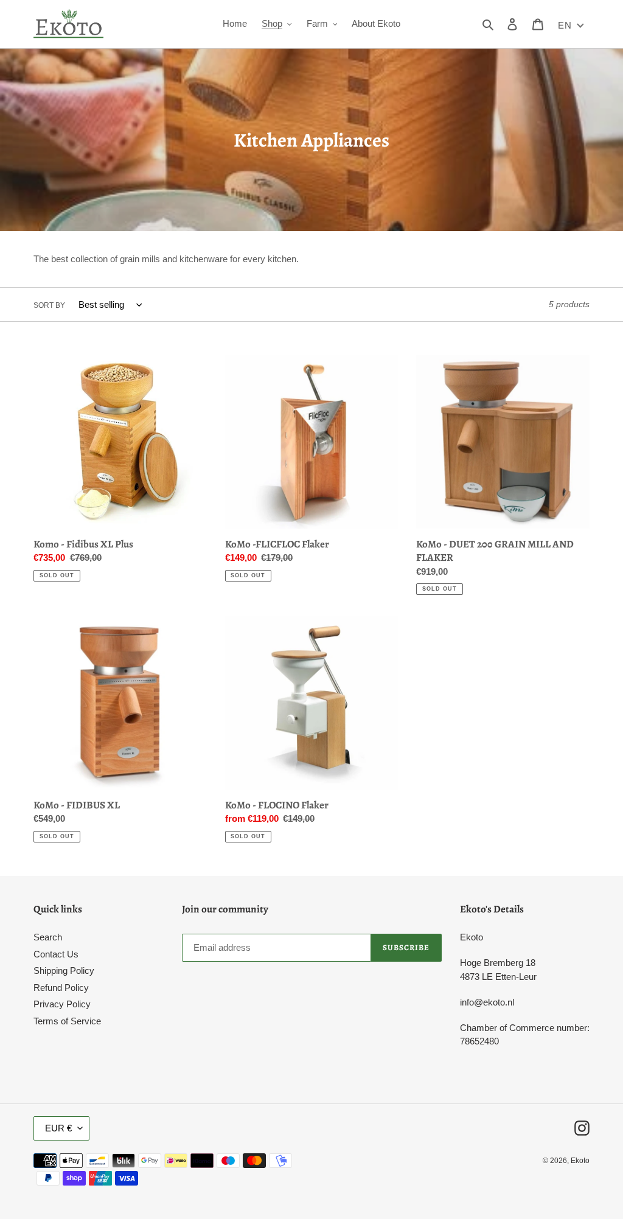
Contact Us (55, 954)
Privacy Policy (62, 1004)
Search (47, 937)
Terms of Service (67, 1021)
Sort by (49, 305)
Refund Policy (61, 987)
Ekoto (580, 1160)
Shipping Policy (63, 970)
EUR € (58, 1128)
